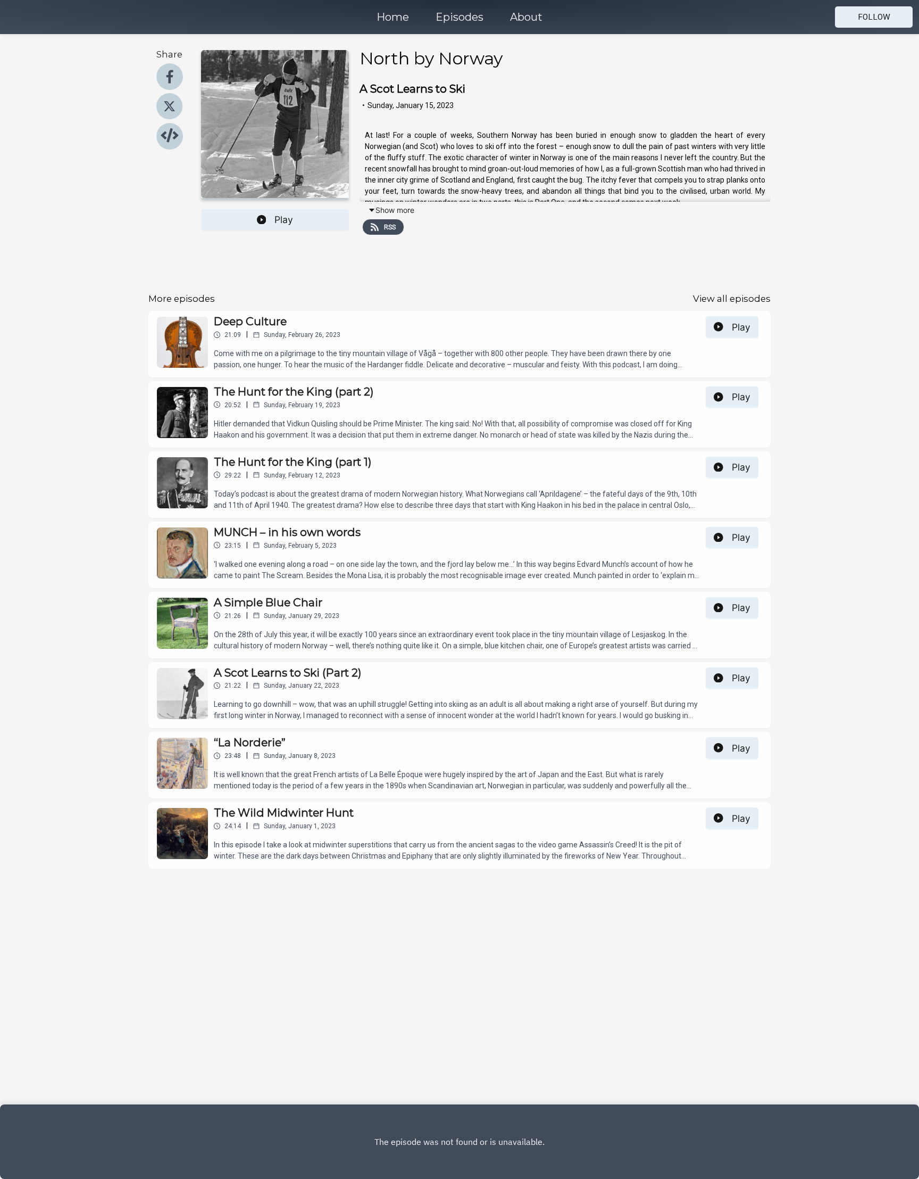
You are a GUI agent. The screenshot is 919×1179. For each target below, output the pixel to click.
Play (283, 219)
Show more (394, 210)
